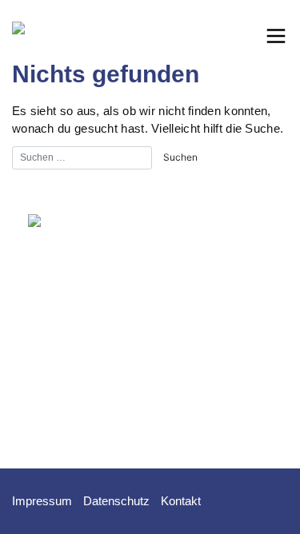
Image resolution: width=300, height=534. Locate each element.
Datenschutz (116, 501)
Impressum (42, 501)
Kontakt (181, 501)
